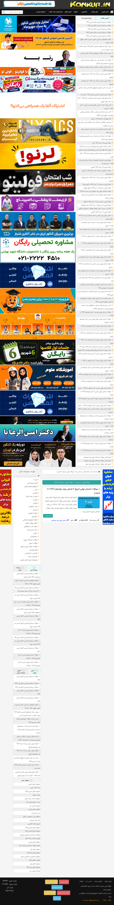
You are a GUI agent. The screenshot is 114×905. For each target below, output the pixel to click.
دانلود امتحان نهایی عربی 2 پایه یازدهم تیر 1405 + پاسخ (94, 405)
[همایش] (37, 454)
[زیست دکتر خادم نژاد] (37, 84)
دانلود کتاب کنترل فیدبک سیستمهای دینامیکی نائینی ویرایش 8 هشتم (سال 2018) (28, 729)
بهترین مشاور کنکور (34, 860)
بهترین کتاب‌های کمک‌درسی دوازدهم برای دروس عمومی (95, 150)
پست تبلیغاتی (33, 506)
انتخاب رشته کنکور (31, 496)
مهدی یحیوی (36, 795)
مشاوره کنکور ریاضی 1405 (32, 827)
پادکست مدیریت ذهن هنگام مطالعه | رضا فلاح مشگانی (95, 208)
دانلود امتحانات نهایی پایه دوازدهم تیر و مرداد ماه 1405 (95, 146)
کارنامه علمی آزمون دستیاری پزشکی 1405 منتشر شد (95, 94)
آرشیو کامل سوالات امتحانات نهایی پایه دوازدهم (97, 457)
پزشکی (35, 503)
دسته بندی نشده (32, 530)
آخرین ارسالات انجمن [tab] (21, 671)
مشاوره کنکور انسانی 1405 (32, 831)
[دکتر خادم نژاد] (37, 352)
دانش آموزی (105, 12)
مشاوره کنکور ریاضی (34, 809)
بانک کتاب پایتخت (34, 820)
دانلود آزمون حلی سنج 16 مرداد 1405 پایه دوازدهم (96, 205)
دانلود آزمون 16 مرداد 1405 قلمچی (101, 212)
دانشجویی (84, 12)
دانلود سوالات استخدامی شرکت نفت (29, 845)
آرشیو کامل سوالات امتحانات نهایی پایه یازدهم (97, 461)
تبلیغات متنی (25, 780)
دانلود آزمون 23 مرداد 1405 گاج (102, 143)
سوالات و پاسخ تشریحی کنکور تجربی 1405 (98, 22)
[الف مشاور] (37, 301)
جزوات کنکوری (32, 513)
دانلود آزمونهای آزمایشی (30, 520)
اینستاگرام (57, 898)
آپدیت (35, 479)
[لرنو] (37, 156)
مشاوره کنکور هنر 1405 (33, 853)
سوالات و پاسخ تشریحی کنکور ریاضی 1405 (98, 32)
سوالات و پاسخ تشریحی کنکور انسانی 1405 (98, 36)
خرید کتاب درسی (35, 787)
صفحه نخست (93, 472)
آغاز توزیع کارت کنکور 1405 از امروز (101, 119)
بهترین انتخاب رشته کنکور (32, 838)
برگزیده (35, 500)
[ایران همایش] (37, 250)
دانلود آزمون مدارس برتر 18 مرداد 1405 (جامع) (97, 202)
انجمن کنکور (68, 12)
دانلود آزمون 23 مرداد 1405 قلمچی (101, 167)
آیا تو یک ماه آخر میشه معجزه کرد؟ (28, 591)
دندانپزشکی (33, 536)
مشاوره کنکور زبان (35, 864)
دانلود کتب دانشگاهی (30, 526)
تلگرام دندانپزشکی (51, 882)
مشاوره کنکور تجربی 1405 (32, 791)
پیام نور (35, 510)
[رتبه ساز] (37, 58)
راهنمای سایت (98, 881)
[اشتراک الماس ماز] (37, 275)
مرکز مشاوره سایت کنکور (56, 12)
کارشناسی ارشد (32, 556)
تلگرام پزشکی (64, 882)
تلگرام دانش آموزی (63, 893)
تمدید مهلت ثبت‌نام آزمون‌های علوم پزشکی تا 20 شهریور (94, 350)
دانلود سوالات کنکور (31, 523)
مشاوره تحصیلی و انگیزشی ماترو (30, 856)
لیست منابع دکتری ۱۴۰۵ (33, 802)
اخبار (36, 489)
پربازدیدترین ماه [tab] (86, 18)
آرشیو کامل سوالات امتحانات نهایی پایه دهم (98, 464)
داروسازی (34, 516)
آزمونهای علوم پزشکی (30, 486)
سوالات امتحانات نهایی (30, 540)
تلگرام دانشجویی (50, 893)
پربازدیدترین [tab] (33, 570)
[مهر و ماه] (37, 24)
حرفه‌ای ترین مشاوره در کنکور (31, 816)
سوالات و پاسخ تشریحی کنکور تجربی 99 (26, 588)
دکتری (35, 533)
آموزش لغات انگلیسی (34, 824)
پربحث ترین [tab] (18, 568)
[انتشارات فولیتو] (37, 182)
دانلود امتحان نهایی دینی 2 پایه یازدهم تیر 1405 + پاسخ (94, 388)
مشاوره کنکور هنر (35, 849)
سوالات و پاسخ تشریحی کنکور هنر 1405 (99, 29)
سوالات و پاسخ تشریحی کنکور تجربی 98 (26, 637)
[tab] (26, 475)
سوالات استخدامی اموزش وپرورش (30, 835)
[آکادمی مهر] (37, 326)
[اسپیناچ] (37, 203)
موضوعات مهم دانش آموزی (28, 560)
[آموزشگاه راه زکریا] (37, 420)
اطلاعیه (35, 493)
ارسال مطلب (108, 881)
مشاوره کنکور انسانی (34, 784)
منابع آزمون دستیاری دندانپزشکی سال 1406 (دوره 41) (95, 347)
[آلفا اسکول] (37, 105)
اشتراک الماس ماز (35, 806)
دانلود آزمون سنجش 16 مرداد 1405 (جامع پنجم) (97, 184)
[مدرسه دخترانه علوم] (37, 377)
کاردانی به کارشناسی (31, 553)
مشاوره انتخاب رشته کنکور (32, 799)
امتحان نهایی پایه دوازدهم (59, 520)
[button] (38, 475)
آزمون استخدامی (32, 483)
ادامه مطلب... (48, 516)
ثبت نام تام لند (36, 813)
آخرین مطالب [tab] (105, 18)
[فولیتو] (37, 71)
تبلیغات (75, 12)
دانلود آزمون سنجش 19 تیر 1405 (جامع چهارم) (97, 188)
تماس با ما (89, 881)
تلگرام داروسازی (57, 887)
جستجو (4, 12)
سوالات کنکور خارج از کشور (29, 546)
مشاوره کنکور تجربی (34, 842)
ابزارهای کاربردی (41, 12)
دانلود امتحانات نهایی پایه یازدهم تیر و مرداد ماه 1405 (95, 191)
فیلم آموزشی (33, 550)
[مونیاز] (37, 224)
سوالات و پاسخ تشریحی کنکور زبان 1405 (99, 25)
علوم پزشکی (95, 12)
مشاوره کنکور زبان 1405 (33, 867)
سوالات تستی (33, 543)
